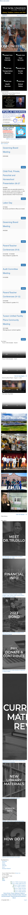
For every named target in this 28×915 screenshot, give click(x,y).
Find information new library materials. (11, 798)
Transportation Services (8, 72)
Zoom (3, 867)
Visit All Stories (21, 514)
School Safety (20, 85)
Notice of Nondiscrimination (14, 894)
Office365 (4, 865)
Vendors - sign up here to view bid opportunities (13, 821)
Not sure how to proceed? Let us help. (11, 857)
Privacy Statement (15, 893)
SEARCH (5, 15)
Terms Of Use (6, 893)
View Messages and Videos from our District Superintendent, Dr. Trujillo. (13, 557)
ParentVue (4, 861)
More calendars (4, 143)
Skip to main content (4, 0)
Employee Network (6, 868)
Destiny (4, 864)
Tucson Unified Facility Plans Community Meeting (13, 319)
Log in (25, 900)
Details (23, 167)
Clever (3, 862)
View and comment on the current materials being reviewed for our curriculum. (14, 761)
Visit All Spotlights (20, 376)
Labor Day (7, 202)
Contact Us (17, 873)
